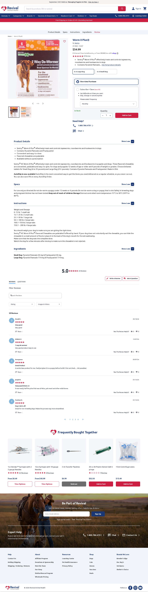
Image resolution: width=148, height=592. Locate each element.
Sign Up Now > (93, 2)
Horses (91, 566)
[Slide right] (43, 103)
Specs (65, 32)
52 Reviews (23, 473)
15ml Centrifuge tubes (125, 467)
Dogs (91, 558)
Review (97, 32)
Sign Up (98, 514)
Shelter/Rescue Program (44, 573)
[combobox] (75, 8)
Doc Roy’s (120, 562)
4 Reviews (50, 473)
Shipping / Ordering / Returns (19, 566)
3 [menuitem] (75, 419)
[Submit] (122, 8)
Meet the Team (40, 566)
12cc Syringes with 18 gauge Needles (46, 468)
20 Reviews (87, 56)
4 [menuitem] (78, 419)
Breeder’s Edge (122, 558)
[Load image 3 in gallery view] (25, 112)
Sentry (77, 43)
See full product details (111, 65)
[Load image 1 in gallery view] (13, 112)
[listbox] (108, 104)
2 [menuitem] (72, 419)
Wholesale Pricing (41, 577)
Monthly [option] (85, 104)
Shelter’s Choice (122, 569)
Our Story (38, 569)
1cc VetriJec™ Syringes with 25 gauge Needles (20, 468)
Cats (91, 562)
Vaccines (92, 569)
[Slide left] (32, 103)
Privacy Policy (67, 566)
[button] (145, 9)
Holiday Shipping (14, 562)
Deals (91, 573)
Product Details (54, 32)
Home (9, 36)
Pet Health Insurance (69, 562)
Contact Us (12, 558)
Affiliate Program (41, 558)
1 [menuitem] (70, 419)
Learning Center (68, 558)
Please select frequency (88, 99)
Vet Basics (120, 566)
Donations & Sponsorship (44, 562)
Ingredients (87, 32)
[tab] (113, 279)
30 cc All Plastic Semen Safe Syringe (101, 468)
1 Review (103, 473)
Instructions (75, 32)
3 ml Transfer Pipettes (71, 467)
